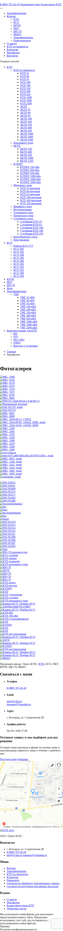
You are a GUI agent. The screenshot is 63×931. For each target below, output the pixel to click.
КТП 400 (25, 91)
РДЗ (15, 336)
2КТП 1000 (26, 133)
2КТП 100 (26, 118)
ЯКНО (17, 34)
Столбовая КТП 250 (31, 233)
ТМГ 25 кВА (27, 297)
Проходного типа (23, 215)
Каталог (11, 16)
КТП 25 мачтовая (30, 188)
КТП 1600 (26, 100)
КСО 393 (18, 267)
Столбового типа (23, 218)
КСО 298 (18, 254)
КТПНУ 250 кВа (29, 167)
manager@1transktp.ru (19, 704)
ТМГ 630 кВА (28, 318)
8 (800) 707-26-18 (9, 4)
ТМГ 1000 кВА (28, 321)
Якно (10, 288)
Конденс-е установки (25, 345)
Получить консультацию (14, 759)
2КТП (23, 106)
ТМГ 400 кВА (28, 315)
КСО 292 (18, 251)
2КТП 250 (26, 124)
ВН (15, 333)
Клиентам (12, 49)
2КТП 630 (26, 130)
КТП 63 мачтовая (30, 194)
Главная (11, 351)
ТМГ (16, 294)
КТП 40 (24, 76)
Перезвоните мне (30, 4)
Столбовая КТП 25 (31, 221)
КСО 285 (18, 248)
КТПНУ (18, 164)
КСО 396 (18, 273)
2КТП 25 (25, 109)
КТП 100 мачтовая (30, 197)
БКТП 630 (26, 155)
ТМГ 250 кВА (28, 312)
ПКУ (16, 28)
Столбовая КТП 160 (31, 230)
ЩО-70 (17, 31)
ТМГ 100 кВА (28, 306)
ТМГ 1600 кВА (28, 324)
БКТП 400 (26, 151)
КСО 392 (18, 264)
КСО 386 (18, 261)
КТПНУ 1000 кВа (30, 176)
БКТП (16, 145)
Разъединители (22, 40)
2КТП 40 (25, 112)
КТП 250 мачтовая (30, 203)
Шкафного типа (22, 206)
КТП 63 (24, 79)
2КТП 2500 (26, 139)
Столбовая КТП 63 (31, 224)
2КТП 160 (26, 121)
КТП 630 (25, 94)
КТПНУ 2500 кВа (30, 182)
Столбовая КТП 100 (31, 227)
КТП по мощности (17, 46)
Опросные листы (16, 908)
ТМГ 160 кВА (28, 309)
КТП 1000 (26, 97)
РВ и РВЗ (18, 339)
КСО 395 (18, 270)
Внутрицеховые (22, 209)
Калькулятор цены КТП (20, 905)
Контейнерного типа (25, 236)
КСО (16, 22)
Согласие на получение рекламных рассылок (32, 886)
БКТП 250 (26, 148)
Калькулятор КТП (51, 4)
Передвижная (21, 239)
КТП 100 (25, 82)
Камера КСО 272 (23, 245)
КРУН (17, 25)
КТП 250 (25, 88)
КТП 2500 (26, 103)
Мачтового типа (22, 185)
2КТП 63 (25, 115)
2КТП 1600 (26, 136)
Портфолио (13, 52)
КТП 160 (25, 85)
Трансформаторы (16, 13)
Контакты (12, 55)
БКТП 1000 (26, 158)
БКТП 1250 (26, 161)
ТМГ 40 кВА (27, 300)
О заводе (12, 43)
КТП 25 (24, 73)
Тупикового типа (23, 212)
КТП (16, 19)
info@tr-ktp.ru (14, 701)
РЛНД (16, 342)
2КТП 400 (26, 127)
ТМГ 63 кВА (27, 303)
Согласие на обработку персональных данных (33, 883)
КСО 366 (18, 258)
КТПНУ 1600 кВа (30, 179)
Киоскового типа (23, 142)
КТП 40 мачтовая (30, 191)
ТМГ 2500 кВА (28, 327)
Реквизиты (13, 880)
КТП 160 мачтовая (30, 200)
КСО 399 (18, 276)
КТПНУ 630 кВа (29, 173)
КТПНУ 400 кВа (29, 170)
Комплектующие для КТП (22, 330)
